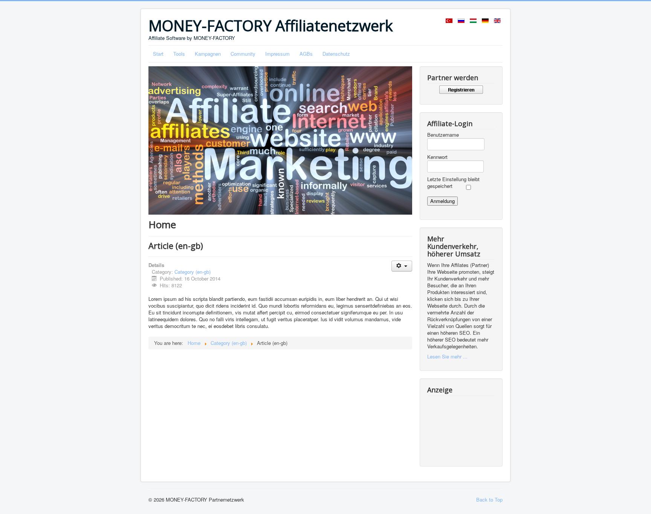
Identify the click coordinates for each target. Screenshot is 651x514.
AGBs (306, 53)
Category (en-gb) (192, 271)
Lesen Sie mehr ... (447, 356)
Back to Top (489, 499)
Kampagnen (208, 53)
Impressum (277, 53)
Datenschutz (336, 53)
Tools (179, 53)
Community (243, 53)
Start (158, 53)
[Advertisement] (461, 426)
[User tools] (401, 266)
